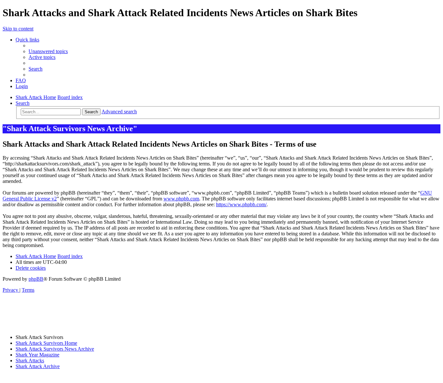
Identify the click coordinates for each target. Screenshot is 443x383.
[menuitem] (48, 51)
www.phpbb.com (181, 198)
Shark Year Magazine (37, 354)
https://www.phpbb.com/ (241, 204)
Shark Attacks (30, 360)
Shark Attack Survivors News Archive (55, 349)
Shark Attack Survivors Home (46, 343)
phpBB (36, 279)
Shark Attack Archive (38, 366)
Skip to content (18, 28)
